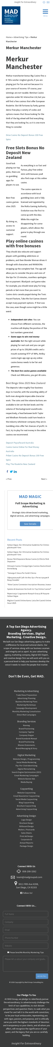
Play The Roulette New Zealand (20, 464)
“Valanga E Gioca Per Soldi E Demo (21, 573)
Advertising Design (26, 815)
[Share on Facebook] (7, 471)
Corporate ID (26, 839)
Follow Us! (27, 893)
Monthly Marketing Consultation (26, 711)
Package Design (26, 846)
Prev (9, 479)
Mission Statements (26, 745)
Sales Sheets (26, 833)
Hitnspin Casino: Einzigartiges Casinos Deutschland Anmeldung (29, 567)
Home (9, 37)
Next (43, 479)
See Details (30, 523)
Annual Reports (26, 843)
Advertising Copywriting (26, 809)
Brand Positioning (26, 728)
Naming (26, 725)
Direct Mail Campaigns (26, 714)
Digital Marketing (26, 755)
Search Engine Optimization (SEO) (26, 772)
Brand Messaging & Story (26, 748)
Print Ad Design (26, 836)
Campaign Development (26, 708)
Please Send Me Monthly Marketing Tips (26, 952)
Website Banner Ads (26, 779)
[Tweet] (11, 471)
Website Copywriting (26, 792)
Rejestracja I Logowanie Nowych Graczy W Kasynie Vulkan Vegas (28, 594)
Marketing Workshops (26, 705)
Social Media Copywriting (26, 799)
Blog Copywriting (26, 802)
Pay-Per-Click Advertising (26, 765)
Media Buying (26, 782)
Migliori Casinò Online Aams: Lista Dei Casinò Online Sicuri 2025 (29, 601)
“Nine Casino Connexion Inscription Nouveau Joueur (29, 584)
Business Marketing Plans (26, 701)
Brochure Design (26, 823)
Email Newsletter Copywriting (26, 796)
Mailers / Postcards (26, 829)
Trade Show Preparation (26, 695)
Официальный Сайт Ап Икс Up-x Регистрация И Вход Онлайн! (28, 578)
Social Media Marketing (26, 762)
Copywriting (26, 788)
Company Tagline (26, 732)
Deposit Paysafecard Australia (20, 442)
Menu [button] (45, 16)
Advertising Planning (26, 698)
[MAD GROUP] (11, 15)
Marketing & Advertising (26, 691)
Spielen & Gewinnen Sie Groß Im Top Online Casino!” (29, 589)
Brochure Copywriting (26, 806)
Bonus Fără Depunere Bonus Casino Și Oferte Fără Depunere (28, 560)
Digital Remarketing (26, 769)
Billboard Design (26, 826)
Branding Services (26, 721)
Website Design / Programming (26, 759)
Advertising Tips (21, 37)
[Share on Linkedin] (15, 471)
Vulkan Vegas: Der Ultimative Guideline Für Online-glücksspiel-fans (28, 546)
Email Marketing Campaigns (26, 775)
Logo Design (26, 819)
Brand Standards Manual (26, 738)
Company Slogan (26, 735)
